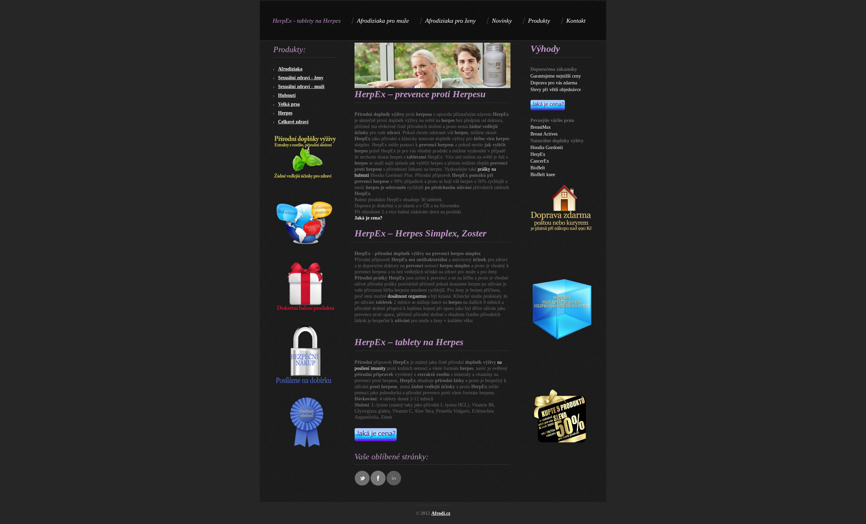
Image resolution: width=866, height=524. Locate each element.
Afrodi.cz (440, 513)
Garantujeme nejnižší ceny (555, 76)
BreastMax (540, 127)
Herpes (285, 113)
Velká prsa (289, 104)
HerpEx (537, 154)
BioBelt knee (542, 174)
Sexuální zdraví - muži (301, 86)
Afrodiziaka (290, 68)
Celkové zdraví (293, 121)
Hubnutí (287, 95)
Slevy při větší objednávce (555, 89)
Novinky (502, 20)
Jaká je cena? (368, 218)
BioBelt (537, 167)
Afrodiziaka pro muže (383, 20)
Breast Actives (543, 134)
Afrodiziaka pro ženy (450, 20)
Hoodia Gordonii (546, 147)
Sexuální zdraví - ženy (300, 77)
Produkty (539, 20)
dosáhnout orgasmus (407, 296)
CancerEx (539, 161)
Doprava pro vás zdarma (553, 82)
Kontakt (576, 20)
